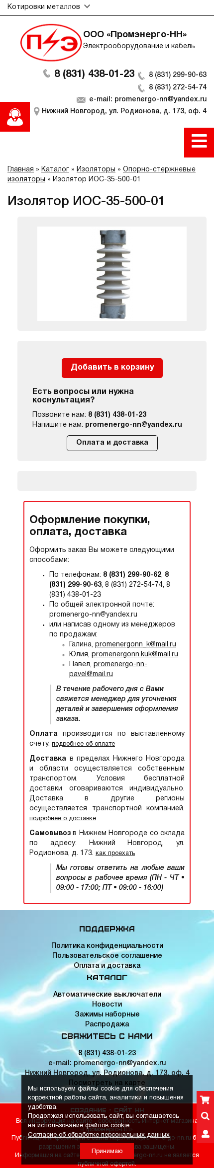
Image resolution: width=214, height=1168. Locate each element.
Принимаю (107, 1151)
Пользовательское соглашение (107, 956)
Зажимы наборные (107, 1015)
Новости (107, 1005)
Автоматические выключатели (107, 995)
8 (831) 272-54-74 (178, 87)
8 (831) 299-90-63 (178, 75)
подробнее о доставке (62, 818)
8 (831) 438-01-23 (94, 74)
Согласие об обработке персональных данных (99, 1135)
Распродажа (107, 1024)
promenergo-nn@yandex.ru (133, 425)
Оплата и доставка (112, 443)
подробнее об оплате (83, 744)
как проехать (115, 853)
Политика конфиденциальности (107, 946)
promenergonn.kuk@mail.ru (135, 654)
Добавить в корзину (112, 367)
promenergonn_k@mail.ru (135, 644)
